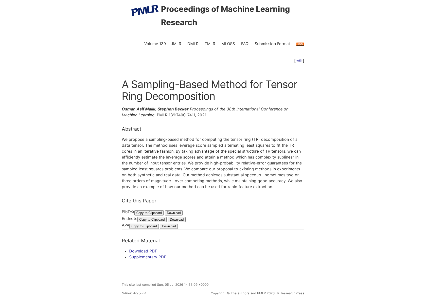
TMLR (210, 43)
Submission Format (272, 43)
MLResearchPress (290, 293)
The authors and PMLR (248, 293)
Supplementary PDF (147, 256)
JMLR (176, 43)
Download (174, 213)
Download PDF (143, 251)
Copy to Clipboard (149, 213)
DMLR (192, 43)
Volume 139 (155, 43)
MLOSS (228, 43)
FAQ (244, 43)
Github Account (134, 293)
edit (299, 60)
